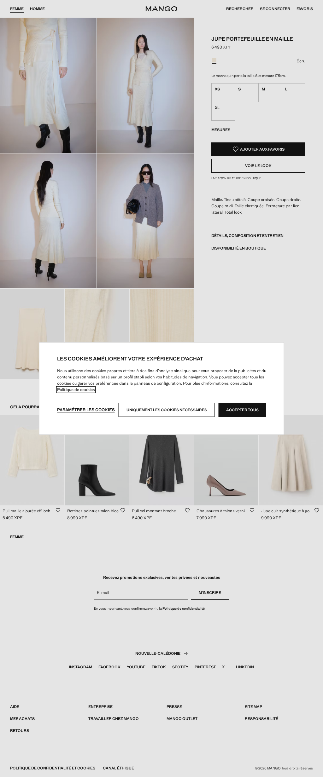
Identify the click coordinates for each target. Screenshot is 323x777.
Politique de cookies (76, 389)
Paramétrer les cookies (86, 409)
